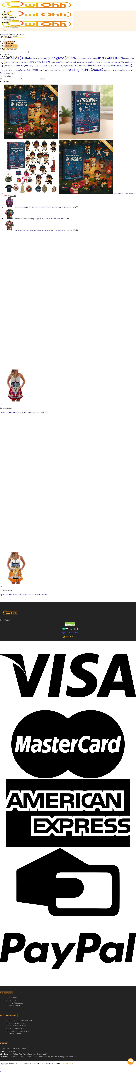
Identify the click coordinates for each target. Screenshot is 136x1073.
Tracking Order (14, 1034)
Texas (42, 70)
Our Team (12, 998)
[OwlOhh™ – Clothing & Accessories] (36, 18)
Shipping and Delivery (17, 1023)
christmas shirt (57, 62)
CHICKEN (24, 62)
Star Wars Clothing (8, 1059)
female (87, 62)
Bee (39, 58)
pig (44, 66)
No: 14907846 (67, 1063)
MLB (29, 66)
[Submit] (5, 39)
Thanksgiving (52, 70)
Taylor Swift (29, 70)
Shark (78, 66)
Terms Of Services (15, 1003)
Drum (68, 62)
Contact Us (9, 20)
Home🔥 (7, 12)
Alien (3, 58)
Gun (104, 62)
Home (2, 34)
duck (76, 62)
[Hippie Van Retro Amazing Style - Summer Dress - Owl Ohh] (16, 401)
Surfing (5, 70)
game (96, 62)
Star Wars (121, 65)
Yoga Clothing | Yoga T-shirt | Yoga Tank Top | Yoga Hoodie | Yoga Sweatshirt (48, 1059)
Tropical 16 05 (110, 70)
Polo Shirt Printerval (57, 66)
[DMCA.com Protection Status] (70, 625)
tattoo (15, 70)
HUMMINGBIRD (10, 66)
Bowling (128, 58)
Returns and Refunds (17, 1026)
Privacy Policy (14, 1006)
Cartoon (13, 62)
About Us (12, 1000)
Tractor (62, 70)
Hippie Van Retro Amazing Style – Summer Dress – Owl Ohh (24, 412)
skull (89, 65)
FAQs (6, 22)
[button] (131, 1061)
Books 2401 (110, 58)
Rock (70, 66)
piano (36, 66)
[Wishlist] (0, 586)
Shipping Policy (10, 17)
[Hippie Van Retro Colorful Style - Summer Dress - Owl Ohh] (16, 583)
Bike (78, 58)
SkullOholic (103, 66)
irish (21, 66)
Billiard (86, 58)
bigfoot (64, 58)
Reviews (9, 43)
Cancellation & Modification (20, 1020)
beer (48, 58)
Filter (42, 79)
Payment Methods (16, 1028)
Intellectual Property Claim (19, 1031)
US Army (121, 70)
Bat (33, 58)
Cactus (4, 62)
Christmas (40, 62)
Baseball (18, 58)
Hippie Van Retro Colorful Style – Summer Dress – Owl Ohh (23, 594)
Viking (10, 73)
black (94, 59)
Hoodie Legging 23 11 (119, 62)
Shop (6, 14)
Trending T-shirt (84, 69)
